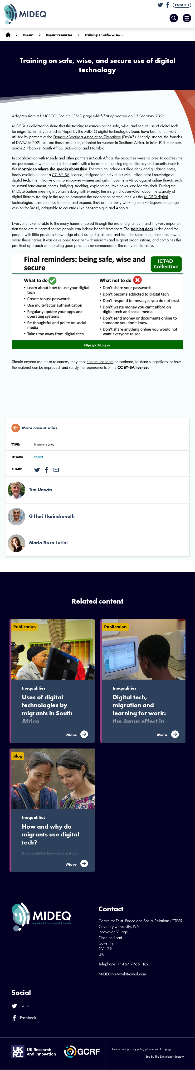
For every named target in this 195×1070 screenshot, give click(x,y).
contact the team (100, 361)
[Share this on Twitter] (37, 469)
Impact (28, 35)
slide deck (134, 169)
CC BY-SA (60, 174)
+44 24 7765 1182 (133, 964)
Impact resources (59, 35)
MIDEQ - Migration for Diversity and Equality (30, 14)
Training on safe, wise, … (104, 35)
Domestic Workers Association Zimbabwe (87, 136)
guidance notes (163, 169)
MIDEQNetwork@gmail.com (122, 974)
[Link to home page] (8, 34)
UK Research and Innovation (33, 1051)
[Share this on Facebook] (46, 469)
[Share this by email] (56, 469)
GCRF (82, 1052)
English (182, 5)
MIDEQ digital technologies (107, 131)
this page (166, 1049)
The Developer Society (169, 1056)
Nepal (67, 131)
